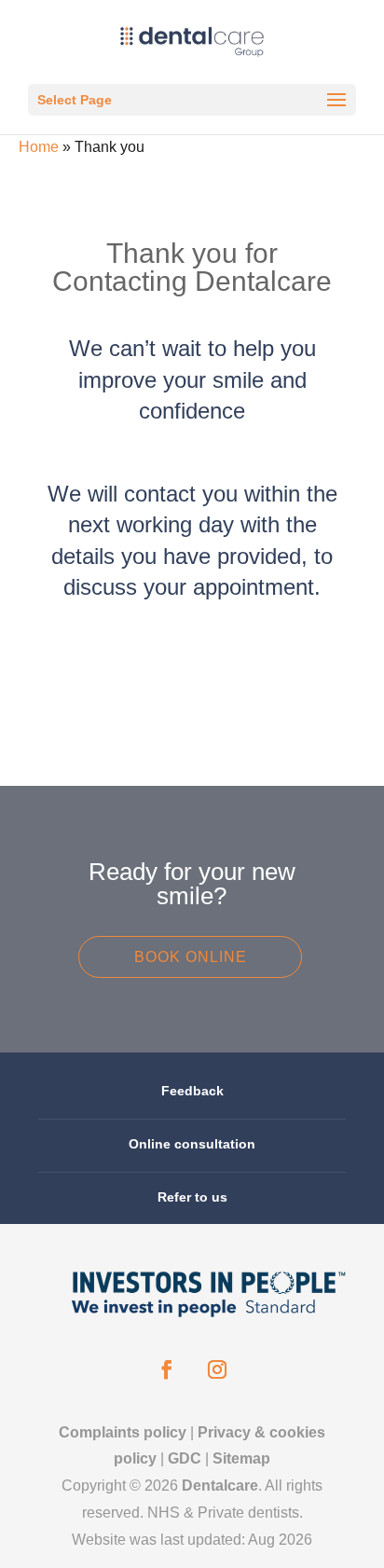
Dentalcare (220, 1485)
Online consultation (192, 1143)
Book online (190, 957)
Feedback (192, 1090)
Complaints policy (122, 1432)
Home (39, 147)
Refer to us (192, 1197)
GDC (184, 1458)
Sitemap (241, 1458)
